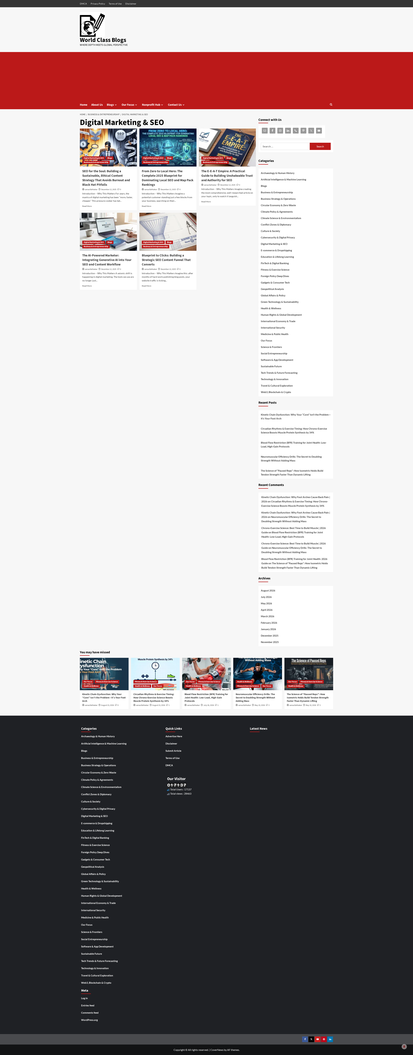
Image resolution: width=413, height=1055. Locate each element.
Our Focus (128, 105)
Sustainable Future (271, 366)
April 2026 (266, 609)
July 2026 (266, 596)
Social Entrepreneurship (274, 353)
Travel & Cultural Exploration (277, 385)
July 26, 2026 (208, 705)
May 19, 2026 (260, 705)
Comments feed (90, 1012)
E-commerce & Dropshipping (276, 250)
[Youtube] (317, 1039)
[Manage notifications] (404, 1046)
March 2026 (267, 616)
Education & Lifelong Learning (277, 256)
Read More (87, 206)
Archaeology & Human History (277, 173)
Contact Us (175, 105)
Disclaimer (130, 3)
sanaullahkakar (91, 189)
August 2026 (268, 590)
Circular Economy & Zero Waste (278, 205)
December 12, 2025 (108, 189)
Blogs (110, 105)
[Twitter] (311, 1039)
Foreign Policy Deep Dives (275, 276)
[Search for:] (285, 146)
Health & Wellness (271, 308)
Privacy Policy (98, 3)
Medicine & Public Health (274, 334)
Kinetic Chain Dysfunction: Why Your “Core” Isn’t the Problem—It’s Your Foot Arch (296, 416)
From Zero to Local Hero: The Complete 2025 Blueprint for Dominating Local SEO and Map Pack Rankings (167, 178)
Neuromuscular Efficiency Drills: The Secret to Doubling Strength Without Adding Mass (291, 458)
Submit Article (173, 750)
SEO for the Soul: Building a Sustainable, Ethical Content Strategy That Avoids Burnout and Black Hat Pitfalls (106, 178)
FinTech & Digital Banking (275, 263)
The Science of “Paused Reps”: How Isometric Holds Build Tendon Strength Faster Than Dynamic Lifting (292, 472)
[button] (331, 105)
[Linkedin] (330, 1039)
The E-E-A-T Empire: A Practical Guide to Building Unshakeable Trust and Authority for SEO (227, 175)
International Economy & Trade (278, 321)
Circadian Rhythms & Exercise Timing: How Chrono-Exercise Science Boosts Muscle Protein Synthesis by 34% (294, 430)
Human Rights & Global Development (281, 314)
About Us (97, 105)
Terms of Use (115, 3)
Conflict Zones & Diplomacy (276, 224)
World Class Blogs (103, 40)
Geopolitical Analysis (272, 289)
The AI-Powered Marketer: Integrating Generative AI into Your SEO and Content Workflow (106, 260)
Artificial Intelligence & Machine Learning (283, 179)
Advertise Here (174, 736)
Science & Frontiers (271, 346)
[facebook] (305, 1039)
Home (83, 105)
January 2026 (268, 629)
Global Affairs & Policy (273, 295)
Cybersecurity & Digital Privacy (278, 237)
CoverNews (216, 1049)
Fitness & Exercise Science (275, 269)
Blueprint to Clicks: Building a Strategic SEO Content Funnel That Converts (166, 260)
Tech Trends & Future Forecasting (279, 372)
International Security (273, 327)
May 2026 (266, 603)
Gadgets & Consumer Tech (275, 282)
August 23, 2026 (107, 705)
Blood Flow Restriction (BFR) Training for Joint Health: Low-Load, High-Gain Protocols (294, 444)
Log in (84, 998)
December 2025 (269, 635)
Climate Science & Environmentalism (281, 218)
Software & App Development (277, 359)
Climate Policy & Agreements (277, 211)
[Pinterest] (324, 1039)
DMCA (83, 3)
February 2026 (269, 622)
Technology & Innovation (274, 379)
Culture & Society (270, 231)
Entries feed (87, 1005)
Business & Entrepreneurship (96, 162)
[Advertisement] (206, 76)
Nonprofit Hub (151, 105)
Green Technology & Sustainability (280, 301)
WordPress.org (89, 1019)
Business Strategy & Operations (278, 198)
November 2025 (270, 642)
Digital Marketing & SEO (94, 158)
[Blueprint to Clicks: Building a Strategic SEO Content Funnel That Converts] (167, 232)
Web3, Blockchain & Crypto (276, 392)
